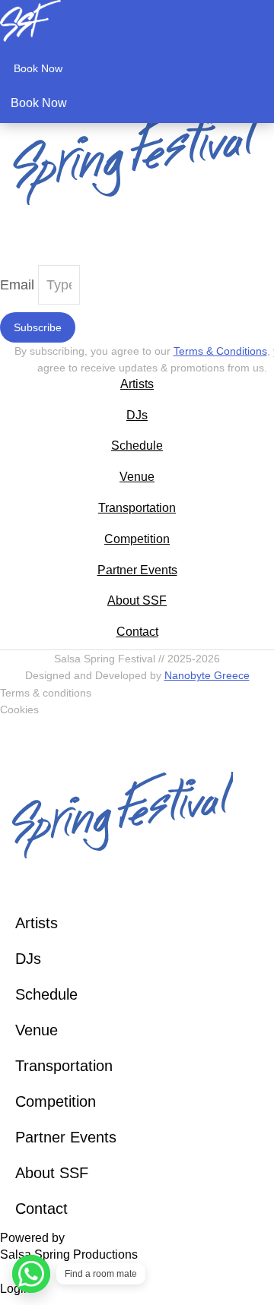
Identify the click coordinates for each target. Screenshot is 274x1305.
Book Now (38, 68)
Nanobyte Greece (207, 675)
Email (19, 284)
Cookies (19, 709)
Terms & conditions (45, 693)
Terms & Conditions (220, 351)
